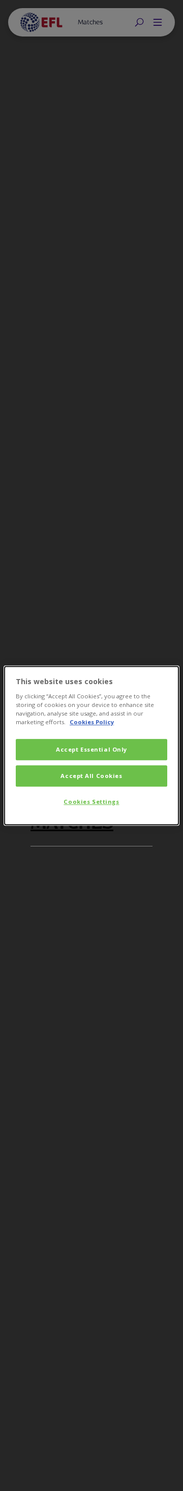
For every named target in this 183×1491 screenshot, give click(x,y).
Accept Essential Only (91, 749)
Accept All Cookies (91, 775)
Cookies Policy (92, 722)
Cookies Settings (91, 801)
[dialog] (91, 745)
